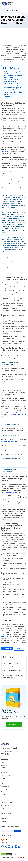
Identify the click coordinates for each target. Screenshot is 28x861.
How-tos (3, 810)
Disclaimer (4, 789)
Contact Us (4, 765)
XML (2, 797)
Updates (3, 821)
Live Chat (24, 857)
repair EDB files (12, 294)
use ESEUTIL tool (6, 636)
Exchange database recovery (9, 492)
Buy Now (19, 648)
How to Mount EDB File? (9, 660)
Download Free (8, 648)
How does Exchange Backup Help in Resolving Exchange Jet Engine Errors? (14, 92)
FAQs (2, 816)
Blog (2, 808)
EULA (2, 792)
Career (3, 767)
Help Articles (4, 818)
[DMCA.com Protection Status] (6, 854)
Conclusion (7, 96)
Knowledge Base (5, 805)
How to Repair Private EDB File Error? (13, 663)
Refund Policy (5, 786)
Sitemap (3, 794)
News (2, 770)
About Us (3, 762)
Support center (5, 842)
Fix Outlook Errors (6, 813)
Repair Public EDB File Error (10, 666)
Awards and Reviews (6, 775)
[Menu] (25, 3)
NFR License (4, 778)
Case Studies (4, 773)
